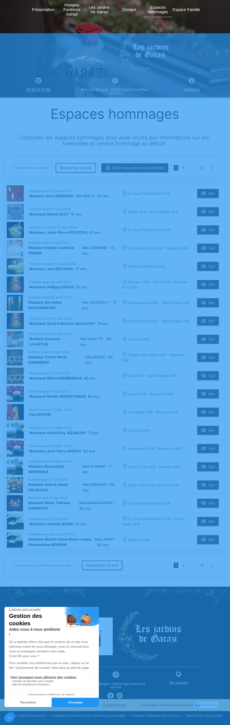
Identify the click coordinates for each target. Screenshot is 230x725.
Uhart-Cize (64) (141, 467)
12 (202, 168)
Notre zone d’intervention (27, 716)
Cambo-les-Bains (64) (147, 354)
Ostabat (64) (139, 539)
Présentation (43, 9)
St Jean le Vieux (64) (146, 248)
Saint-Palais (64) (164, 211)
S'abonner (192, 90)
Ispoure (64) (177, 248)
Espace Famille (186, 9)
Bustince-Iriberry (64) (146, 266)
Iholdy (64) (137, 211)
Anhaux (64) (139, 282)
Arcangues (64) (141, 448)
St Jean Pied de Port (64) (149, 193)
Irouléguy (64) (140, 412)
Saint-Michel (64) (143, 321)
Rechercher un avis (76, 168)
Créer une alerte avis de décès (138, 168)
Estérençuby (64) (143, 303)
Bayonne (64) (161, 394)
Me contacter (178, 683)
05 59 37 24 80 (38, 90)
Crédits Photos (114, 705)
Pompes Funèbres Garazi (71, 9)
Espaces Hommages (157, 9)
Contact (129, 9)
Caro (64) (136, 375)
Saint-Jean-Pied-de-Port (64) (153, 485)
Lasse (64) (137, 394)
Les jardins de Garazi (99, 9)
